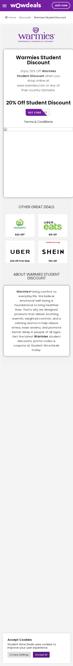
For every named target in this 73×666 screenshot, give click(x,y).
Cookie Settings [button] (19, 654)
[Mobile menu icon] (4, 5)
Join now (61, 5)
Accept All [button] (41, 654)
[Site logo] (26, 5)
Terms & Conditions (38, 122)
